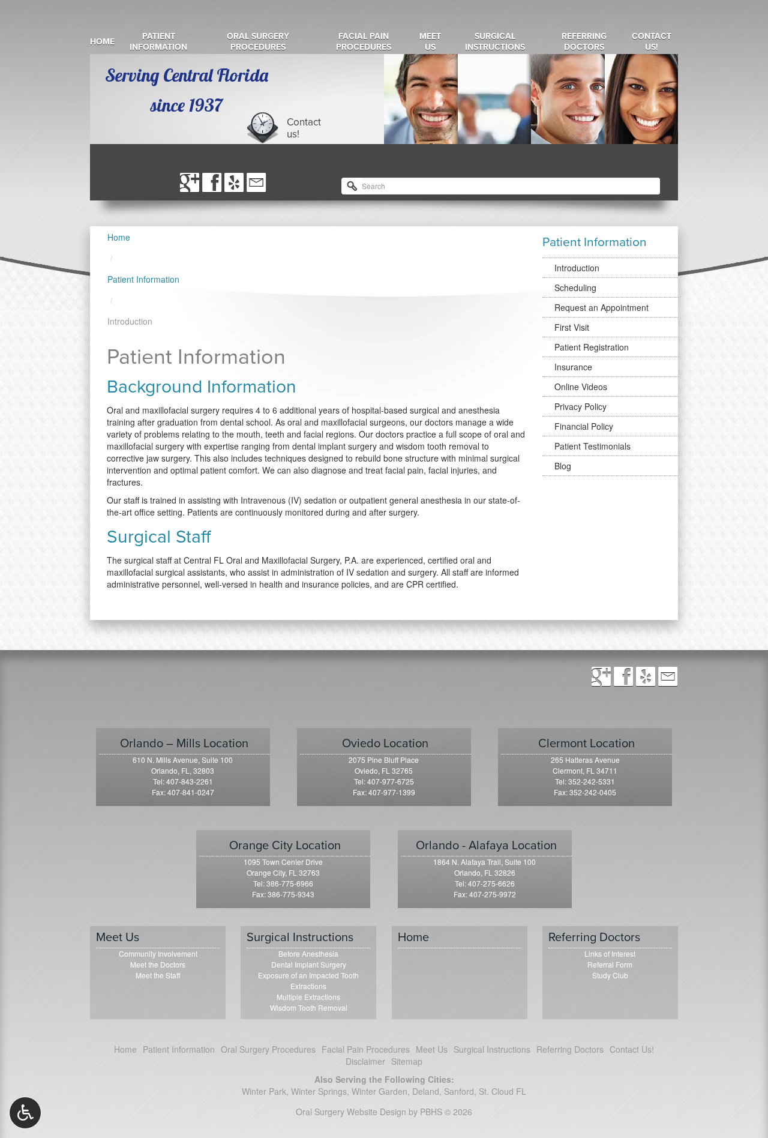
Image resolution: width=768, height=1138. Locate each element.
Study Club (610, 975)
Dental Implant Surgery (308, 964)
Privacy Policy (580, 406)
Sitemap (406, 1061)
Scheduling (575, 287)
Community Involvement (158, 953)
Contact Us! (651, 42)
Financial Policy (583, 426)
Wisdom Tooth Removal (308, 1007)
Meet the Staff (158, 975)
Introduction (576, 268)
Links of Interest (609, 953)
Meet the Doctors (157, 964)
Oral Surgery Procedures (258, 42)
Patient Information (158, 42)
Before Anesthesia (308, 953)
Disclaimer (365, 1061)
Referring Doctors (584, 42)
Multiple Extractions (308, 997)
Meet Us (430, 42)
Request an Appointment (601, 307)
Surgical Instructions (495, 42)
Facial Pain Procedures (363, 42)
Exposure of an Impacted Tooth (308, 975)
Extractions (308, 986)
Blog (562, 466)
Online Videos (580, 387)
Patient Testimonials (592, 446)
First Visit (571, 327)
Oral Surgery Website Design (351, 1112)
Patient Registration (591, 347)
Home (102, 42)
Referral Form (609, 964)
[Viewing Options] (25, 1113)
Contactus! (304, 128)
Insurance (573, 367)
